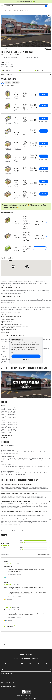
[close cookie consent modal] (40, 339)
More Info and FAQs (6, 74)
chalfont (17, 11)
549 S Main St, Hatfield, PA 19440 (26, 236)
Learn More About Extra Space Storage (25, 658)
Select (44, 94)
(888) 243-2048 (37, 57)
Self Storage (7, 82)
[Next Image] (50, 27)
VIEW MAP (48, 48)
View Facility (39, 221)
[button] (26, 212)
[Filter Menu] (2, 82)
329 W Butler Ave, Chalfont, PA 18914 (27, 248)
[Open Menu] (2, 5)
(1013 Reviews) (8, 48)
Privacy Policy (18, 698)
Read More (10, 626)
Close (26, 356)
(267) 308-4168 (13, 362)
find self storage (9, 11)
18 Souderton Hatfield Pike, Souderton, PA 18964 (26, 222)
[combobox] (26, 5)
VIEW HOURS (48, 61)
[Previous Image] (2, 27)
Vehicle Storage (16, 82)
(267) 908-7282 (14, 57)
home (2, 11)
